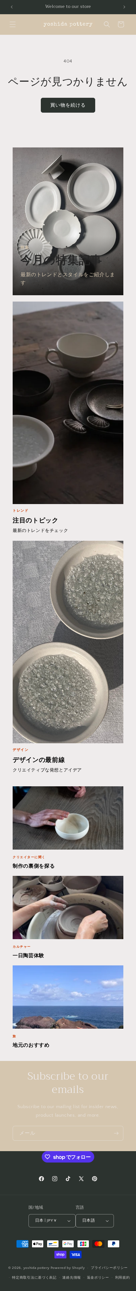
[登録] (116, 1133)
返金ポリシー (98, 1278)
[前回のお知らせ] (12, 7)
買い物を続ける (68, 105)
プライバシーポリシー (109, 1268)
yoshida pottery (36, 1268)
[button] (13, 24)
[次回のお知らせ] (124, 7)
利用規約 (122, 1278)
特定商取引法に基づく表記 (34, 1278)
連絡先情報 (71, 1278)
